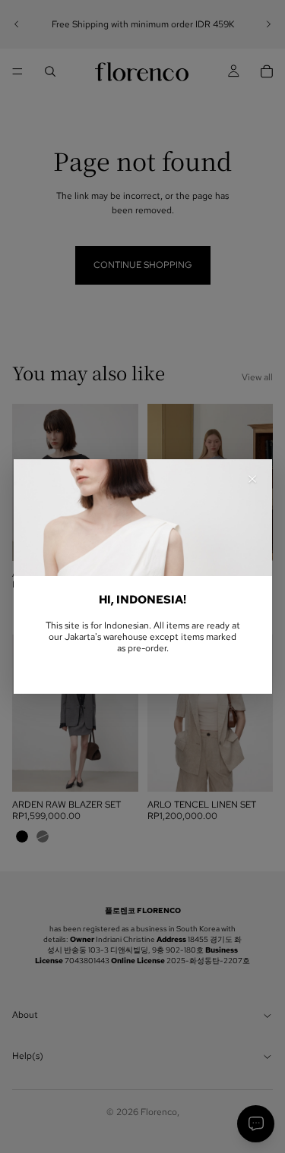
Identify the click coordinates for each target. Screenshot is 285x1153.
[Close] (252, 479)
